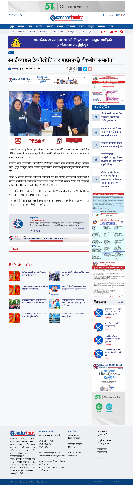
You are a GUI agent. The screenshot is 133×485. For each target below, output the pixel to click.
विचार (30, 26)
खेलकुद (91, 26)
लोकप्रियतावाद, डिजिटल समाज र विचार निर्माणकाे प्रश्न (113, 353)
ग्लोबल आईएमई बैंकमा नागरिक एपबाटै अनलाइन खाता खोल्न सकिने (111, 131)
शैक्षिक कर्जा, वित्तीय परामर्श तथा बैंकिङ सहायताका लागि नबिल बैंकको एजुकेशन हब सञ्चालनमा (111, 179)
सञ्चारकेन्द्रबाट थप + (80, 229)
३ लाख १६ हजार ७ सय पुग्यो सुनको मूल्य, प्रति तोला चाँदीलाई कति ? (35, 287)
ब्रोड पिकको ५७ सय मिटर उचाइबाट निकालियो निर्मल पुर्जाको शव (112, 117)
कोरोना (13, 31)
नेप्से (55, 31)
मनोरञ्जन (71, 26)
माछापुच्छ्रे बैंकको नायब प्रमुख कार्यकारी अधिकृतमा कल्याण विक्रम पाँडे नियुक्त (74, 287)
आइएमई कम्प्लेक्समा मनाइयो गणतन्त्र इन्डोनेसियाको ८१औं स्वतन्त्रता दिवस (34, 301)
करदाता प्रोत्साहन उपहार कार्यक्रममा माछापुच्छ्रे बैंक (73, 315)
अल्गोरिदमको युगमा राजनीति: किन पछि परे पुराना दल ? (112, 339)
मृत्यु (90, 31)
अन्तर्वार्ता (49, 26)
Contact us (23, 482)
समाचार (21, 26)
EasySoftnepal (119, 482)
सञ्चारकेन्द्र (14, 69)
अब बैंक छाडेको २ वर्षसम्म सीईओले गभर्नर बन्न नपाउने (75, 274)
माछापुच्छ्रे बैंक (73, 31)
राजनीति (39, 26)
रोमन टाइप (24, 15)
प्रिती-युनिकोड (14, 15)
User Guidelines (42, 482)
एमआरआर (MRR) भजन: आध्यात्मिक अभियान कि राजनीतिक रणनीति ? (113, 312)
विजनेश (60, 26)
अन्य (111, 26)
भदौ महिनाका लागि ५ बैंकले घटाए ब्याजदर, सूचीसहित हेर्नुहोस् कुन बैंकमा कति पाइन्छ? (74, 303)
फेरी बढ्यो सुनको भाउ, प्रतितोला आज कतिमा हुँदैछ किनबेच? (34, 274)
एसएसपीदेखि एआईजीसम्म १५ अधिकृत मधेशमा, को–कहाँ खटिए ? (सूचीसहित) (112, 159)
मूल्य (83, 31)
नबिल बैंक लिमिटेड (44, 31)
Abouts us (14, 482)
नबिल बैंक (32, 31)
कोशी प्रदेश (22, 31)
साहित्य (81, 26)
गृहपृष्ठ (12, 26)
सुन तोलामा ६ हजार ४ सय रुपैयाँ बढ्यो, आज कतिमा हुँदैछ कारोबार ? (34, 315)
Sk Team (32, 482)
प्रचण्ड (63, 31)
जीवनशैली (101, 26)
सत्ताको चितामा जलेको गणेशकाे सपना (112, 325)
